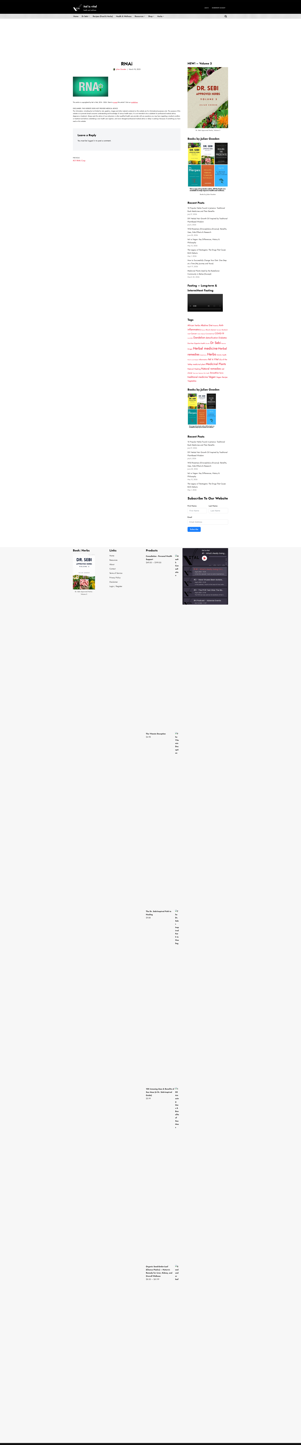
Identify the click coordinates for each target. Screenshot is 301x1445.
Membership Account (218, 8)
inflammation (203, 359)
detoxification (212, 337)
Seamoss (200, 373)
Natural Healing (194, 369)
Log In (206, 8)
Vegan (212, 377)
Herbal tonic (203, 355)
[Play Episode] (204, 558)
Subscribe (194, 529)
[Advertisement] (150, 36)
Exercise (223, 343)
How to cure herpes (193, 360)
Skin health (206, 373)
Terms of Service (115, 573)
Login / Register (115, 586)
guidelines (134, 102)
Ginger (190, 349)
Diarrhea (191, 343)
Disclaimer (113, 582)
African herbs (194, 325)
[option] (205, 571)
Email (190, 517)
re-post (115, 102)
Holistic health (221, 355)
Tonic (221, 373)
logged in (91, 140)
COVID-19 (219, 333)
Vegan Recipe (221, 377)
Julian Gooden (121, 69)
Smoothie (214, 372)
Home (75, 16)
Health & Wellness (123, 16)
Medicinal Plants (216, 364)
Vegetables (192, 381)
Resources (113, 560)
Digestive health (199, 343)
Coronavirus (210, 333)
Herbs (211, 354)
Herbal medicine (205, 348)
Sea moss (195, 373)
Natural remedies (211, 369)
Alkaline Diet (206, 325)
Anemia (215, 325)
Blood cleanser (211, 330)
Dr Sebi (215, 342)
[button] (144, 16)
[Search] (226, 16)
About (111, 564)
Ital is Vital (213, 359)
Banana (203, 330)
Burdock (219, 330)
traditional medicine (198, 377)
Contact (112, 568)
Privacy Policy (115, 577)
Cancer (194, 333)
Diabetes (223, 337)
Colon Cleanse (201, 334)
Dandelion (199, 338)
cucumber (190, 338)
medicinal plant (199, 364)
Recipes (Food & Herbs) (103, 16)
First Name (192, 506)
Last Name (213, 506)
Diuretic (208, 343)
